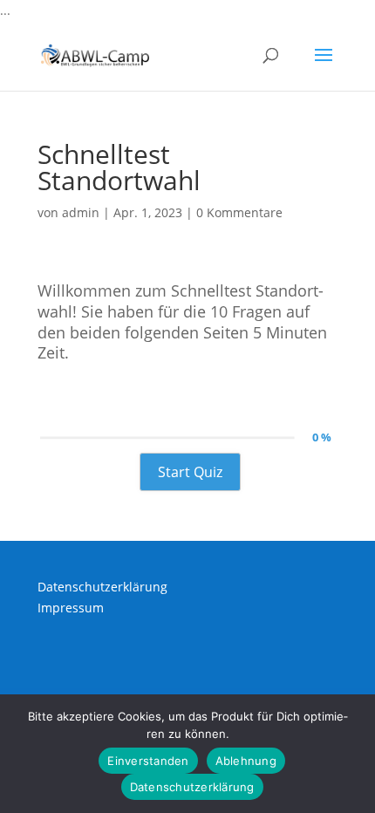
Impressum (71, 607)
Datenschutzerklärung (102, 586)
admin (80, 212)
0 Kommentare (239, 212)
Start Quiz (190, 472)
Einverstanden (147, 761)
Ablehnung (245, 761)
